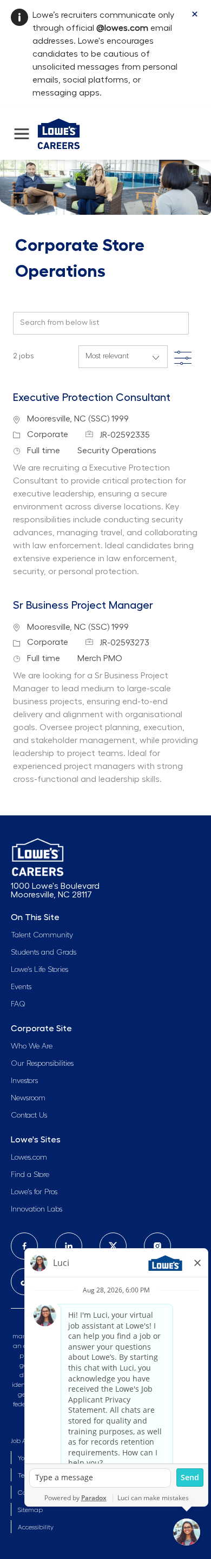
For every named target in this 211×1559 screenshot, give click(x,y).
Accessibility (36, 1527)
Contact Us (29, 1115)
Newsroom (28, 1098)
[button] (183, 355)
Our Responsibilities (42, 1063)
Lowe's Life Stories (39, 969)
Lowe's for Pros (34, 1192)
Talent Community (42, 935)
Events (21, 987)
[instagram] (157, 1246)
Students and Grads (43, 952)
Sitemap (30, 1510)
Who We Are (31, 1046)
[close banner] (194, 14)
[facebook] (24, 1246)
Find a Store (30, 1175)
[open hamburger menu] (21, 134)
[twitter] (113, 1246)
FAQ (18, 1004)
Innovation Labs (36, 1209)
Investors (24, 1081)
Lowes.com (29, 1157)
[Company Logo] (59, 132)
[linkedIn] (68, 1246)
